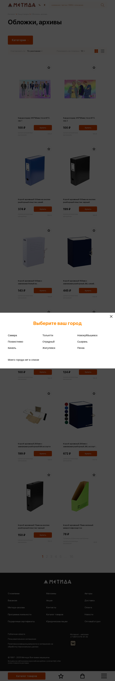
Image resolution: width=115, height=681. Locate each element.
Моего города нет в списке (23, 359)
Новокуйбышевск (87, 335)
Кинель (12, 347)
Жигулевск (48, 347)
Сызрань (82, 341)
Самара (12, 335)
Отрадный (48, 341)
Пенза (80, 347)
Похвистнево (15, 341)
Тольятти (47, 335)
